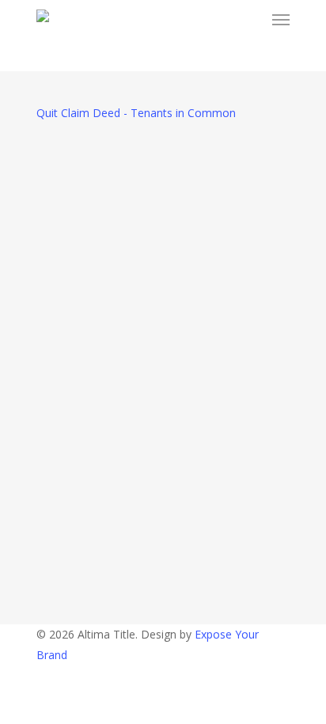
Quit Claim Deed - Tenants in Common (136, 112)
